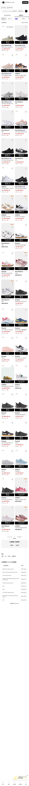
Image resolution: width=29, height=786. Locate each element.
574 (3, 600)
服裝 (2, 556)
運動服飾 (14, 556)
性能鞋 (17, 545)
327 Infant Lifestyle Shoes (8, 592)
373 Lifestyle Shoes (7, 575)
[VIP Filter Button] (17, 19)
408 (3, 589)
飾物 (9, 556)
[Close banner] (1, 2)
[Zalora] (14, 7)
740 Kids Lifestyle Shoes (8, 583)
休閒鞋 (11, 545)
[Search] (26, 11)
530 (3, 586)
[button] (14, 2)
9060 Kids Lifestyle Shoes (8, 569)
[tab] (7, 15)
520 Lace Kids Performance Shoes (10, 572)
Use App (25, 2)
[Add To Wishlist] (13, 45)
